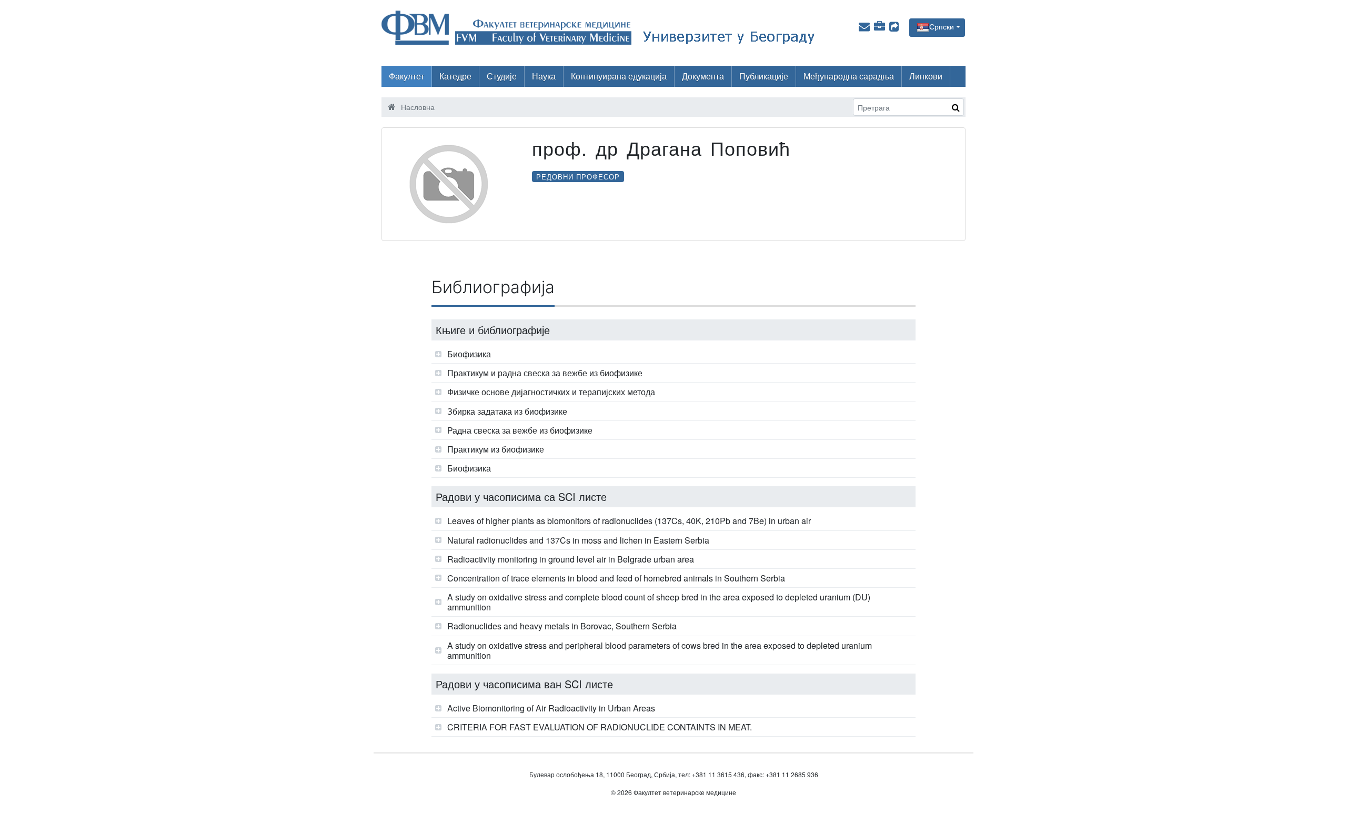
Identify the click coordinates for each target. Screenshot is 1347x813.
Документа (703, 76)
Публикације (763, 76)
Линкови (925, 76)
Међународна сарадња (848, 76)
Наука (544, 76)
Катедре (455, 76)
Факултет (406, 76)
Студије (502, 76)
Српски (941, 26)
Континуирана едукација (619, 76)
